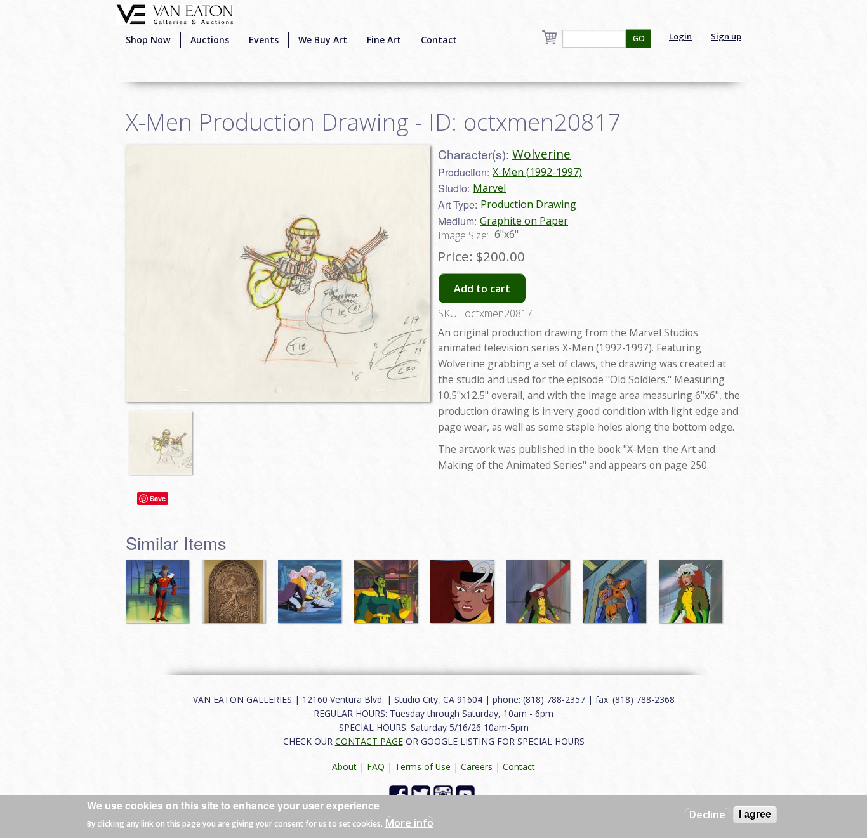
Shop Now (148, 40)
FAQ (376, 767)
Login (680, 36)
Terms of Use (423, 767)
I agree (755, 814)
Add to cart (482, 289)
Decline (707, 815)
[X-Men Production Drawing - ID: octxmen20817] (164, 437)
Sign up (726, 36)
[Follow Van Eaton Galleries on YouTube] (467, 794)
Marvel (489, 188)
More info (409, 823)
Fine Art (384, 40)
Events (264, 40)
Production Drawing (528, 204)
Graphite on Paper (524, 221)
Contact (439, 40)
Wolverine (541, 153)
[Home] (175, 13)
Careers (477, 767)
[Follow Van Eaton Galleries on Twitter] (422, 794)
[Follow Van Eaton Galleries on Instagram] (445, 794)
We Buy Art (322, 40)
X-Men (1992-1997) (537, 172)
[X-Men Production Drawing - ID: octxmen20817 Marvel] (278, 272)
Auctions (209, 40)
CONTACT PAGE (369, 741)
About (344, 767)
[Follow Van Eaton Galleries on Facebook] (400, 794)
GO (639, 38)
